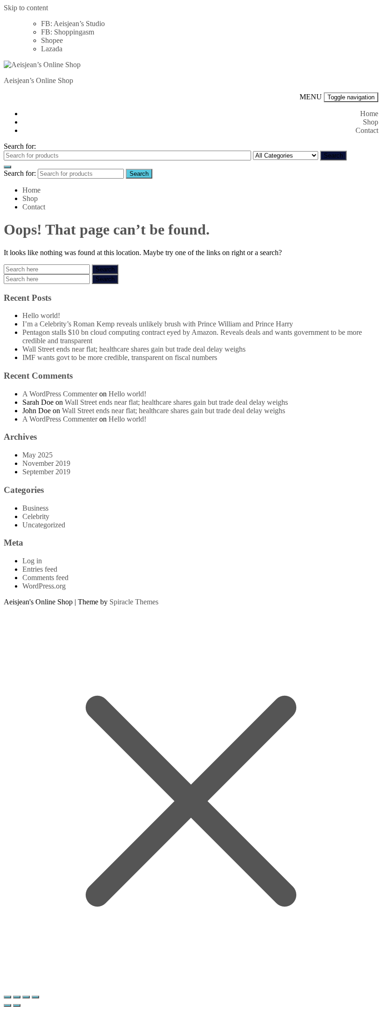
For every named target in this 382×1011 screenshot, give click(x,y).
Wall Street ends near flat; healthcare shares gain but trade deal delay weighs (134, 349)
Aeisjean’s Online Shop (38, 80)
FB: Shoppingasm (67, 32)
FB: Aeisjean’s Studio (73, 24)
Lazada (51, 49)
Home (369, 114)
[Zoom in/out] (7, 997)
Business (35, 508)
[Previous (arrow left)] (7, 1005)
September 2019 (46, 472)
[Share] (26, 997)
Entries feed (39, 569)
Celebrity (35, 516)
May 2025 (37, 455)
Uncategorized (43, 525)
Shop (370, 122)
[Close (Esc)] (35, 997)
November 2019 (46, 463)
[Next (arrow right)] (16, 1005)
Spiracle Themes (133, 602)
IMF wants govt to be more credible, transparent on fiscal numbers (119, 357)
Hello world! (41, 315)
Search (333, 155)
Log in (32, 561)
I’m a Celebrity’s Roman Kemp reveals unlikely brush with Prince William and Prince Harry (157, 324)
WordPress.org (44, 586)
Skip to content (26, 8)
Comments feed (45, 578)
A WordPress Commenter (59, 394)
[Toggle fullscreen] (16, 997)
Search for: (20, 146)
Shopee (52, 40)
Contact (366, 130)
